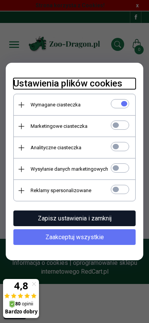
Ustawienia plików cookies (67, 83)
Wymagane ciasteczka (56, 105)
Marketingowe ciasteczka (59, 126)
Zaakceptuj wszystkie (74, 237)
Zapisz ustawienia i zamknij (75, 218)
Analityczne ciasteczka (56, 147)
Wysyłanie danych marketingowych (69, 169)
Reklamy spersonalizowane (61, 190)
